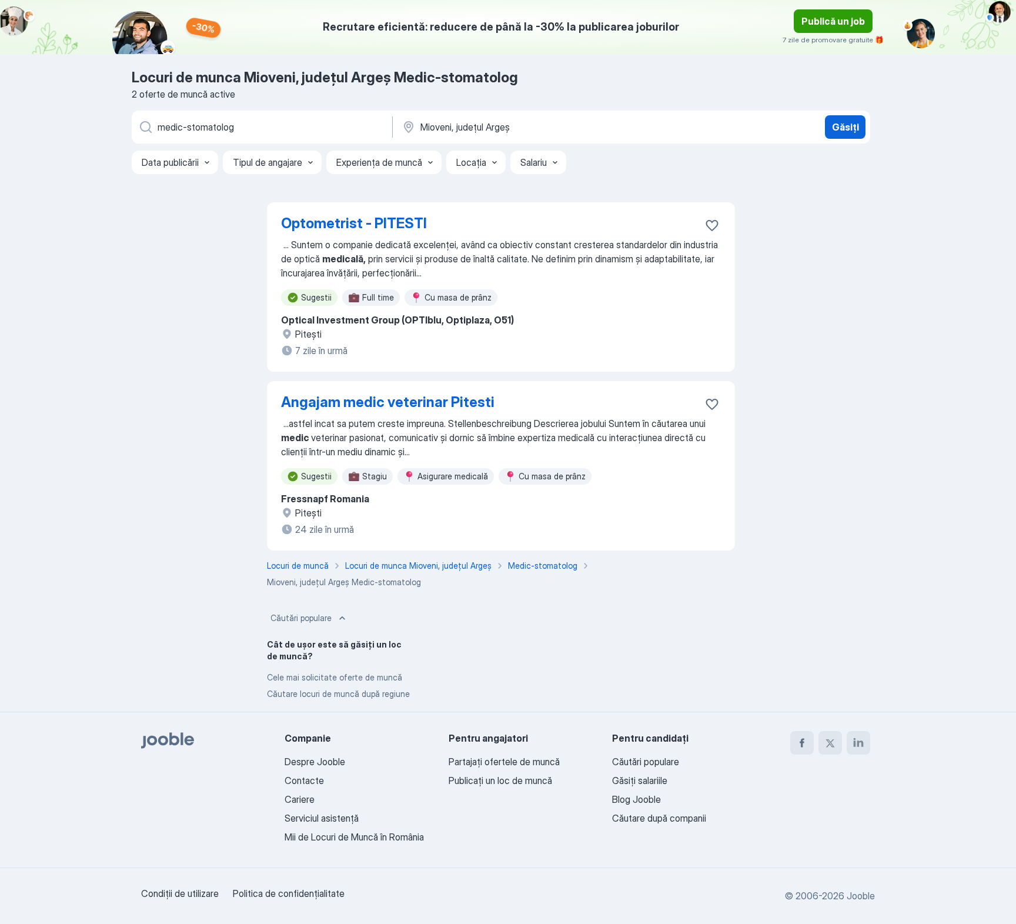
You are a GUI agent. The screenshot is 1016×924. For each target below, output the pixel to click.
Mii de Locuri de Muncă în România (354, 837)
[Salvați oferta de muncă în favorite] (712, 225)
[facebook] (802, 743)
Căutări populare (301, 618)
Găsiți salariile (639, 780)
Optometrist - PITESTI (354, 223)
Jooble (861, 896)
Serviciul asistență (322, 818)
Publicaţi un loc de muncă (500, 780)
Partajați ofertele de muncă (504, 762)
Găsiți (845, 127)
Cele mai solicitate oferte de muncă (334, 677)
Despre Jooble (315, 762)
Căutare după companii (659, 818)
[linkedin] (858, 743)
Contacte (304, 780)
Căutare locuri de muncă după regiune (338, 694)
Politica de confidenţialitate (289, 893)
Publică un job (833, 21)
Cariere (300, 799)
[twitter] (830, 743)
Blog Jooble (636, 799)
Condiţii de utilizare (180, 893)
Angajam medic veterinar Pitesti (387, 402)
